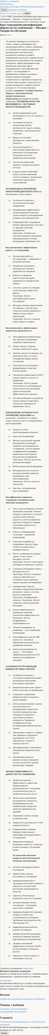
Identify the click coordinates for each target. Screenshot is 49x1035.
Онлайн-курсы (6, 999)
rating (8, 35)
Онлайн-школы (19, 999)
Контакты (9, 1022)
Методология (16, 1012)
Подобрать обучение (17, 10)
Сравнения (35, 7)
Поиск (4, 10)
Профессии (17, 7)
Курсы (3, 7)
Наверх (4, 1033)
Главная (3, 16)
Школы (9, 7)
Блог (42, 7)
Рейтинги (27, 7)
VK (32, 968)
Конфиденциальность (24, 1022)
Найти (27, 13)
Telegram (27, 968)
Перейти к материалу (9, 1)
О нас (2, 1022)
